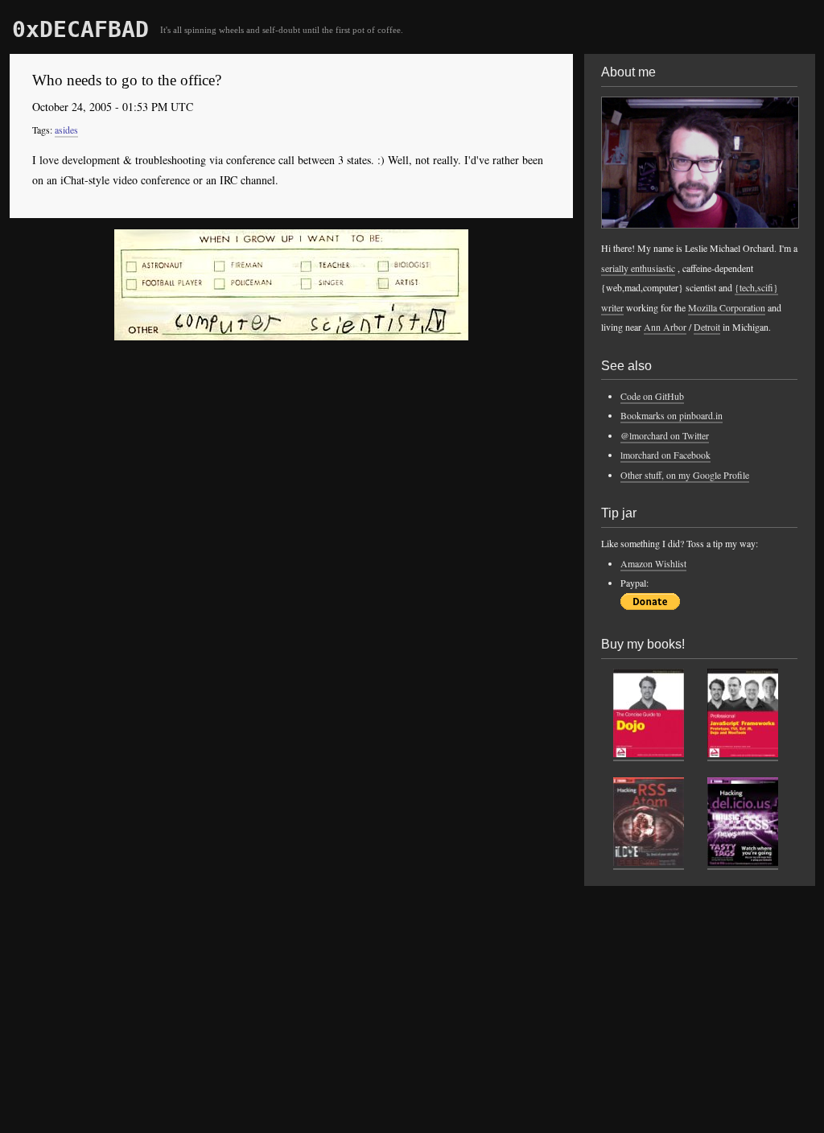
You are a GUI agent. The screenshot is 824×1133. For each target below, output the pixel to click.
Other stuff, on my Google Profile (684, 474)
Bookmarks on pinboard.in (671, 415)
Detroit (707, 326)
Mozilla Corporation (726, 307)
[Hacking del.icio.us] (742, 862)
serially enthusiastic (638, 268)
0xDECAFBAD (80, 29)
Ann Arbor (665, 326)
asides (66, 129)
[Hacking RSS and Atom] (648, 862)
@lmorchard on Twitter (664, 435)
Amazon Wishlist (653, 563)
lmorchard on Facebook (665, 454)
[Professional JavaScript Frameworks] (742, 754)
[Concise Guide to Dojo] (648, 754)
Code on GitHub (652, 395)
